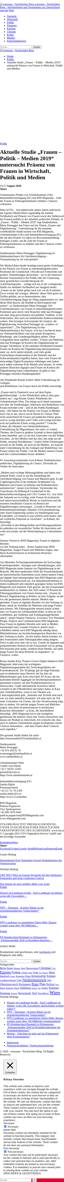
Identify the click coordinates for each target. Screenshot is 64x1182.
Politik (10, 22)
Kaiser (12, 976)
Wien (15, 842)
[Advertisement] (32, 105)
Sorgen (14, 993)
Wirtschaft (12, 19)
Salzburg (25, 988)
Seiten (44, 987)
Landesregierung (8, 980)
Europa (5, 972)
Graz (35, 972)
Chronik (11, 31)
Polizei (50, 984)
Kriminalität (38, 976)
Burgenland (32, 968)
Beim (3, 968)
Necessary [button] (9, 1123)
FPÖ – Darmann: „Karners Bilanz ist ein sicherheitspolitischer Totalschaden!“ (29, 1013)
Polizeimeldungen (16, 40)
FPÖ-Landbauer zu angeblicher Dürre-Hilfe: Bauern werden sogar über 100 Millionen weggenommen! (35, 1020)
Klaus (28, 976)
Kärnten (51, 976)
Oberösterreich (9, 984)
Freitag (15, 972)
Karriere (11, 28)
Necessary (13, 1126)
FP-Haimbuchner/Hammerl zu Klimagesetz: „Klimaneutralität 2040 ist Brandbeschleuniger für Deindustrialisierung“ (33, 1027)
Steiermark (24, 993)
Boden (10, 968)
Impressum (13, 1042)
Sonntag (5, 993)
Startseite (12, 16)
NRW (49, 980)
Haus (52, 972)
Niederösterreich (34, 980)
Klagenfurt (20, 976)
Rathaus (9, 988)
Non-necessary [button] (11, 1148)
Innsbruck (5, 976)
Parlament (25, 984)
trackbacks (45, 952)
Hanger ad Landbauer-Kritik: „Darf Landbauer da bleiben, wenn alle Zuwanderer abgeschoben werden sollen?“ (35, 1005)
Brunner (17, 968)
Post (57, 985)
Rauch (16, 988)
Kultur (10, 34)
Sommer (54, 988)
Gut (40, 973)
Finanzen (12, 25)
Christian (45, 968)
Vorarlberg (43, 993)
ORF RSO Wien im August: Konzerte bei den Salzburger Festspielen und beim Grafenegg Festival (31, 877)
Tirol (34, 993)
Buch (23, 968)
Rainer (2, 988)
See (39, 988)
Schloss (34, 988)
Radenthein (6, 842)
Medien (11, 37)
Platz (42, 984)
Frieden (24, 972)
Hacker (45, 973)
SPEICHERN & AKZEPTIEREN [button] (22, 1173)
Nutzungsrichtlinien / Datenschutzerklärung (30, 1045)
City (54, 968)
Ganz (30, 972)
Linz (19, 980)
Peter (35, 984)
